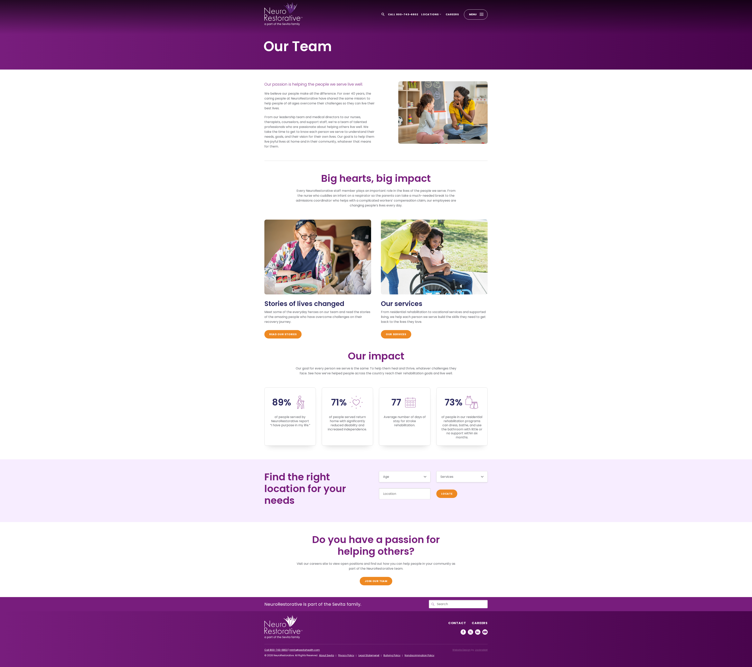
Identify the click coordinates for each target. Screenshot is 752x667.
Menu (473, 14)
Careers (452, 14)
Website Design (461, 650)
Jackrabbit (481, 650)
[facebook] (463, 632)
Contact (457, 623)
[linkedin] (477, 632)
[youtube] (485, 632)
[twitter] (470, 632)
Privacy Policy (346, 655)
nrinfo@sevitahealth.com (304, 650)
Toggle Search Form (383, 14)
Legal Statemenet (368, 655)
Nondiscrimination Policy (419, 655)
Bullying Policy (391, 655)
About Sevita (326, 655)
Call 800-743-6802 (403, 14)
